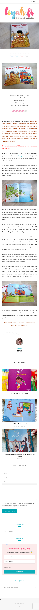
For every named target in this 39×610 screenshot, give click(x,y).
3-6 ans (19, 32)
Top (20, 606)
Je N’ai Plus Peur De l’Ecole (19, 393)
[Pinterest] (22, 54)
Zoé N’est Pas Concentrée (19, 424)
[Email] (27, 54)
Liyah (14, 40)
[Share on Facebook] (12, 54)
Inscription (19, 572)
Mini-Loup (19, 156)
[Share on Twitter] (17, 54)
